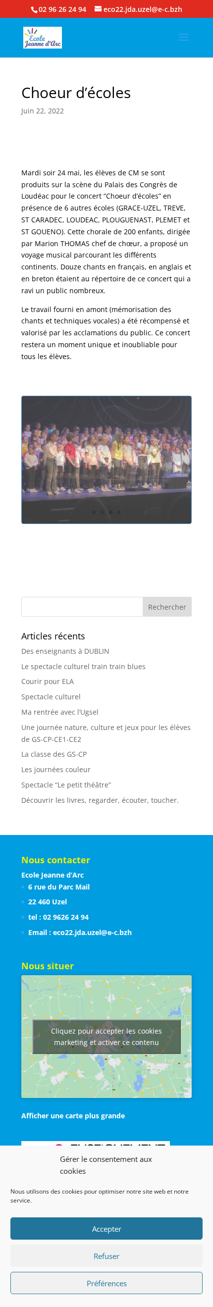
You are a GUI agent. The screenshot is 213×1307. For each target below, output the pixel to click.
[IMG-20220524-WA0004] (106, 523)
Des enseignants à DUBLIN (65, 651)
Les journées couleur (56, 769)
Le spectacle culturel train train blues (83, 666)
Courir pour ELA (47, 681)
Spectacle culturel (51, 696)
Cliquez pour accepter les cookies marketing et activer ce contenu (106, 1036)
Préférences (107, 1283)
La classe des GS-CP (54, 754)
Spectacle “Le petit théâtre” (66, 784)
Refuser (106, 1256)
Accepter (106, 1229)
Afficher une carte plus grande (73, 1115)
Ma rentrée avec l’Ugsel (60, 712)
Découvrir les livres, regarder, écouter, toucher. (100, 800)
